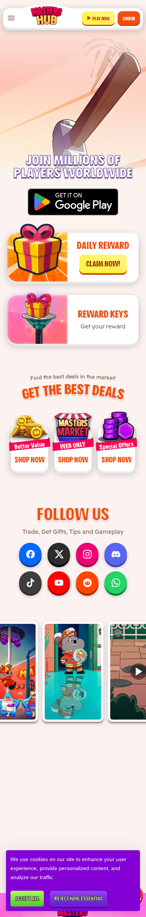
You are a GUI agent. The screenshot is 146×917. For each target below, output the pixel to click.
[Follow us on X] (59, 554)
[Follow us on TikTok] (30, 582)
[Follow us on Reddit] (87, 582)
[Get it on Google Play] (73, 201)
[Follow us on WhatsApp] (115, 582)
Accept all (27, 899)
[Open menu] (11, 18)
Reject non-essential (78, 899)
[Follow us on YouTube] (59, 582)
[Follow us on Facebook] (30, 554)
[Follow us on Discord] (115, 554)
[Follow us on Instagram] (87, 554)
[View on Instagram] (73, 672)
